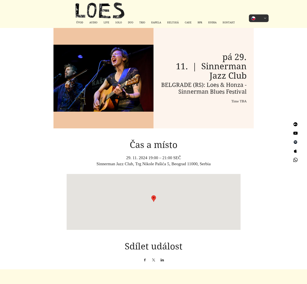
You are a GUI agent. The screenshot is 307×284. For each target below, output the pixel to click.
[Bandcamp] (295, 124)
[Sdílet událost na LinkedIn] (162, 260)
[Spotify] (295, 142)
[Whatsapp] (295, 160)
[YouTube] (295, 133)
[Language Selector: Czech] (259, 18)
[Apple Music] (295, 151)
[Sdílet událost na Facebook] (145, 260)
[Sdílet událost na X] (153, 260)
